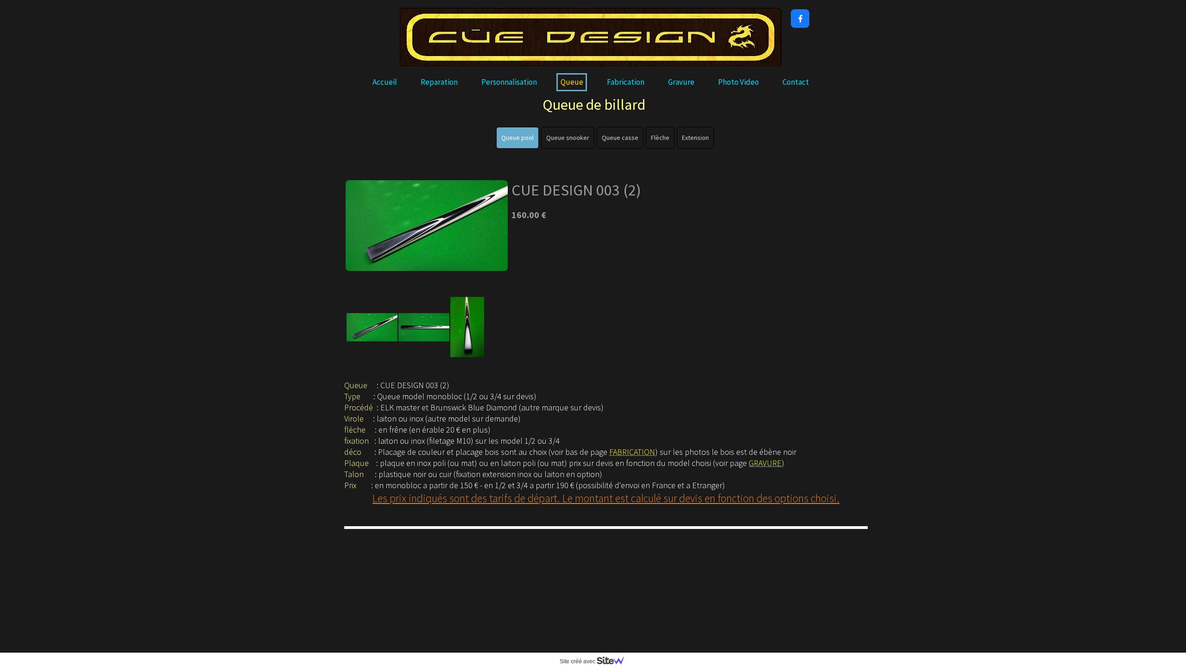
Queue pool (517, 137)
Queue (572, 82)
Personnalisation (509, 82)
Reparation (439, 82)
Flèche (660, 137)
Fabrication (625, 82)
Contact (795, 82)
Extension (695, 137)
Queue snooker (567, 137)
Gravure (681, 82)
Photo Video (738, 82)
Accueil (384, 82)
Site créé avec (578, 661)
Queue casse (620, 137)
